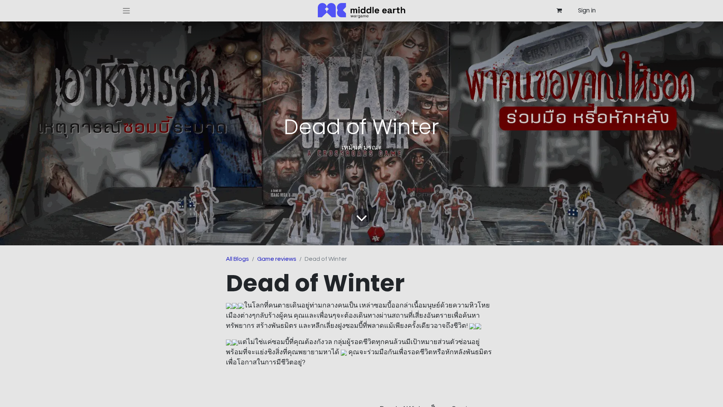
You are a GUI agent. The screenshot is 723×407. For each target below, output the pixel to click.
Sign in (587, 10)
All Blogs (237, 259)
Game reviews (276, 259)
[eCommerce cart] (558, 10)
